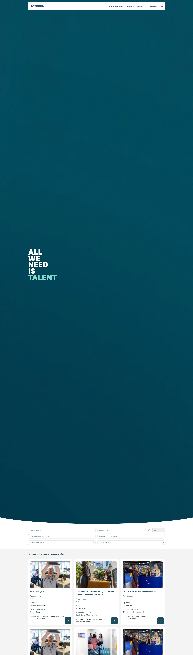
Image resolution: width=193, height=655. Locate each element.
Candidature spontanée (136, 6)
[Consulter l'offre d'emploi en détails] (68, 620)
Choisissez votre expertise (108, 536)
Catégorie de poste (36, 542)
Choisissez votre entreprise (39, 536)
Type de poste (104, 542)
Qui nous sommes (156, 6)
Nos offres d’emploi (116, 6)
